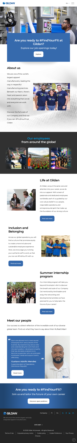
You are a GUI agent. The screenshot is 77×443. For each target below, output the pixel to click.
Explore (38, 54)
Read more (17, 373)
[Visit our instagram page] (72, 413)
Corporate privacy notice (25, 433)
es (57, 413)
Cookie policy (41, 433)
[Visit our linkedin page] (69, 413)
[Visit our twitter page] (63, 413)
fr (52, 413)
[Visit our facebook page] (66, 413)
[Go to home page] (9, 4)
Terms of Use (9, 433)
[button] (72, 3)
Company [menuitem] (43, 413)
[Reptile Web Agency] (74, 440)
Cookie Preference (55, 433)
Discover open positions (38, 401)
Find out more (47, 218)
